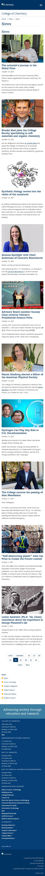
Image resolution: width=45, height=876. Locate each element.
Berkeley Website (8, 825)
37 (11, 660)
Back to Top (39, 873)
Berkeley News (7, 828)
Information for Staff (9, 805)
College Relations (8, 795)
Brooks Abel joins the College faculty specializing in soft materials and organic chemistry (21, 133)
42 (37, 660)
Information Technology (10, 808)
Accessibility (38, 861)
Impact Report (9, 690)
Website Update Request (10, 819)
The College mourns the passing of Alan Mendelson (22, 493)
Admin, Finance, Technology (11, 790)
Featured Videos (10, 694)
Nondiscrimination (36, 863)
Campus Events (8, 833)
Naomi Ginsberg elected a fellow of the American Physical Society (22, 376)
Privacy (40, 866)
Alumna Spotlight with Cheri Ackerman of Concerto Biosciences (22, 256)
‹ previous (20, 655)
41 (31, 660)
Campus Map (7, 836)
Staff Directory (7, 816)
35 (35, 655)
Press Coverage (10, 682)
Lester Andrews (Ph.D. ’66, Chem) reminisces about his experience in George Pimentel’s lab (22, 619)
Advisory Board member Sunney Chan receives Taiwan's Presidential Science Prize (21, 314)
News (11, 19)
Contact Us (5, 798)
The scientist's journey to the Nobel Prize (19, 67)
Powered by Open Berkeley (33, 858)
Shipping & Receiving (9, 813)
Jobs (3, 811)
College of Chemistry (14, 13)
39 (21, 660)
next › (21, 665)
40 (26, 660)
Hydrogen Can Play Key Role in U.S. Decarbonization (20, 431)
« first (11, 655)
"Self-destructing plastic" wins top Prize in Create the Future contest (22, 557)
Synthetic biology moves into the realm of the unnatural (21, 193)
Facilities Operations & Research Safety (16, 803)
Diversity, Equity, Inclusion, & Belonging (15, 800)
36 (40, 655)
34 (29, 655)
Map (3, 735)
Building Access (7, 792)
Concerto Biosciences (16, 271)
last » (28, 665)
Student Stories (10, 698)
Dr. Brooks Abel (30, 143)
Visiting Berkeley (8, 838)
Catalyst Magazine (11, 686)
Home (4, 19)
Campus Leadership (9, 830)
